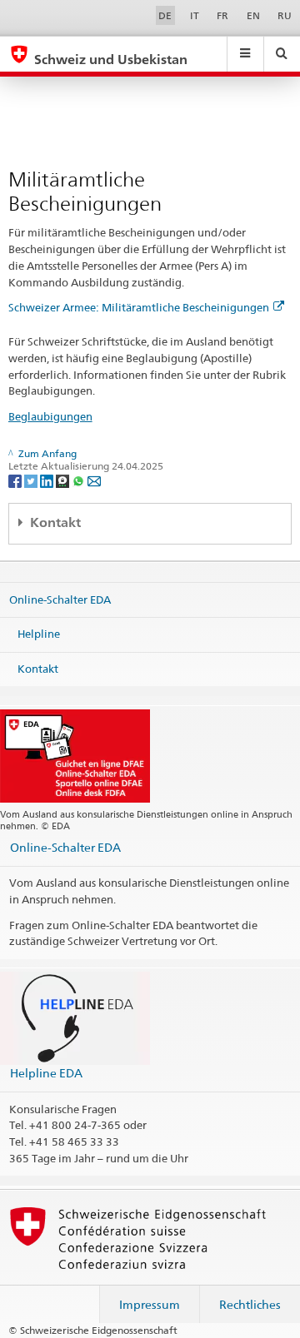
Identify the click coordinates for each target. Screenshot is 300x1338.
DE (165, 15)
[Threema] (64, 480)
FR (222, 15)
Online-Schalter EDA (60, 598)
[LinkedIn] (48, 480)
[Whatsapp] (80, 480)
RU (285, 15)
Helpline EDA (46, 1073)
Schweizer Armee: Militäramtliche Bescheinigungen (138, 307)
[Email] (94, 480)
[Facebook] (16, 480)
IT (194, 15)
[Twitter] (32, 480)
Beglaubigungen (50, 416)
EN (253, 15)
